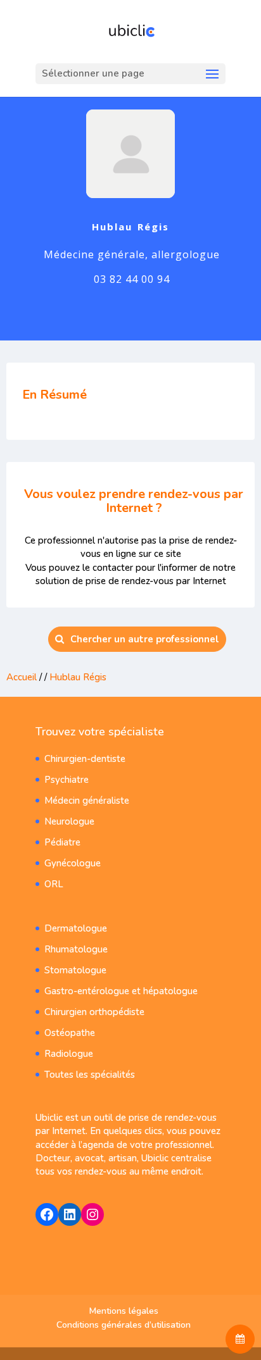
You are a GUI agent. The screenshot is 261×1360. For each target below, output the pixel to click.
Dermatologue (75, 928)
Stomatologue (75, 970)
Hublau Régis (77, 677)
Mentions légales (123, 1311)
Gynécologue (72, 863)
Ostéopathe (69, 1032)
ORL (53, 884)
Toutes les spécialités (89, 1074)
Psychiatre (66, 779)
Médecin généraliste (86, 800)
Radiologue (68, 1053)
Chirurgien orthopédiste (94, 1012)
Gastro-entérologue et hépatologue (121, 991)
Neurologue (69, 821)
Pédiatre (62, 842)
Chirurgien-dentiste (84, 758)
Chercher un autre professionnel (144, 639)
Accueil (21, 677)
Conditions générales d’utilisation (123, 1325)
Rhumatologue (76, 949)
